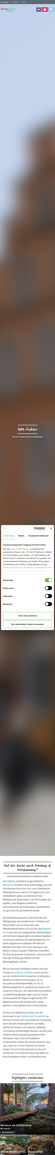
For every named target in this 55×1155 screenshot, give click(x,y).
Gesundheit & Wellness (23, 972)
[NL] (39, 9)
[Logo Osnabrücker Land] (9, 10)
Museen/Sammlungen (8, 1132)
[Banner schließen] (51, 528)
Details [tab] (21, 536)
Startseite (16, 2)
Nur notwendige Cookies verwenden (27, 624)
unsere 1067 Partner (20, 549)
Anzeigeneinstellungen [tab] (38, 536)
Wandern (46, 928)
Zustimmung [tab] (8, 536)
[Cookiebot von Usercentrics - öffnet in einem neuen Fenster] (34, 528)
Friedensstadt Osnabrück (33, 1016)
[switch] (48, 588)
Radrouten (8, 884)
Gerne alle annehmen (27, 616)
